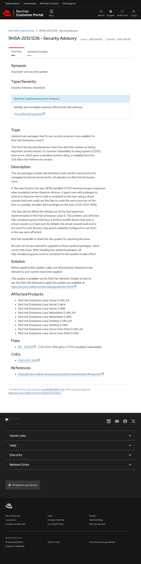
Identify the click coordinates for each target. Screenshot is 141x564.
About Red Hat (13, 515)
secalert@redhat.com (53, 389)
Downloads (30, 3)
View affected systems (28, 114)
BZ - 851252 (25, 347)
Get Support (69, 3)
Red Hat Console (49, 3)
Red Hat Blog (96, 520)
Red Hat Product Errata (21, 30)
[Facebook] (125, 422)
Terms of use (53, 542)
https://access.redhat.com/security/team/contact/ (35, 393)
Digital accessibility (15, 546)
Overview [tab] (16, 51)
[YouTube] (117, 422)
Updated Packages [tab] (37, 51)
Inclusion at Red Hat (15, 524)
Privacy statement (14, 542)
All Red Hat (122, 15)
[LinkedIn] (109, 422)
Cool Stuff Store (55, 524)
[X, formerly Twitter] (133, 422)
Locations (10, 520)
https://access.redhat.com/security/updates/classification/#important (59, 374)
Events (92, 515)
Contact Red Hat (55, 520)
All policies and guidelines (102, 542)
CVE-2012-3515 (27, 360)
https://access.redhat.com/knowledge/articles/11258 (42, 287)
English (110, 15)
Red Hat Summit (97, 524)
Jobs (49, 515)
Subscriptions (12, 3)
